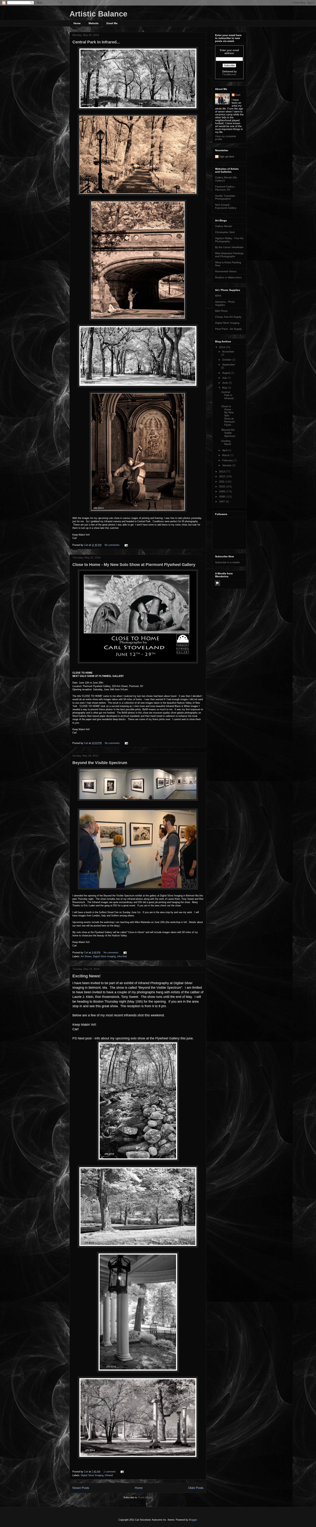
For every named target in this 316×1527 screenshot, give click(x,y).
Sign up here (226, 156)
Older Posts (195, 1487)
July (224, 377)
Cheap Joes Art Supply (228, 316)
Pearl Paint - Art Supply (228, 328)
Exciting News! (86, 976)
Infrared (109, 1475)
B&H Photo (221, 310)
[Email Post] (126, 545)
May (225, 387)
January (227, 465)
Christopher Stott (225, 232)
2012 (222, 476)
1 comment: (110, 1471)
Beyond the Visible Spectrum (99, 762)
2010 (222, 486)
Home (77, 23)
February (228, 460)
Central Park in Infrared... (96, 42)
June (225, 382)
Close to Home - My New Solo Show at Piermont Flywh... (228, 415)
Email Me (112, 23)
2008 (222, 496)
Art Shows (86, 956)
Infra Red (122, 956)
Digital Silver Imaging (104, 956)
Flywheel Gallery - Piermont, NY (225, 188)
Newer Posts (80, 1487)
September (228, 364)
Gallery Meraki (223, 226)
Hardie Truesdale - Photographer (226, 197)
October (227, 359)
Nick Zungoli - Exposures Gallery (225, 206)
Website (94, 23)
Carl (237, 94)
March (226, 455)
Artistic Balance (98, 14)
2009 (222, 491)
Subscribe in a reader (227, 562)
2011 (222, 481)
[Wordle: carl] (217, 584)
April (225, 450)
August (226, 372)
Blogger (193, 1519)
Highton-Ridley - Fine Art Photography (229, 240)
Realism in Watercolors (228, 277)
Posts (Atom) (145, 1497)
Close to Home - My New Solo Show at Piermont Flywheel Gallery (133, 564)
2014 (222, 347)
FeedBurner (229, 74)
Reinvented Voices (225, 271)
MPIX (218, 295)
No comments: (113, 545)
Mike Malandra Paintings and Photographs (229, 255)
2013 (222, 471)
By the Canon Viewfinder (229, 247)
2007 (222, 501)
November (228, 351)
